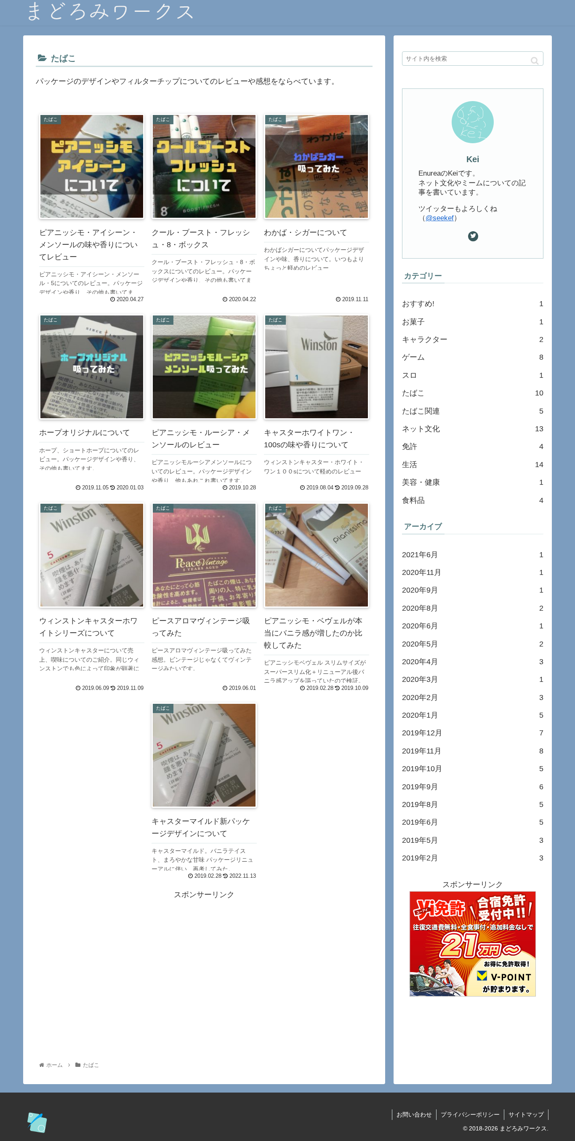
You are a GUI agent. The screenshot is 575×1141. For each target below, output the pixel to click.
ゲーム (472, 357)
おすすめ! (472, 303)
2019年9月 (472, 787)
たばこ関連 (472, 411)
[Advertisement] (204, 960)
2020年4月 (472, 661)
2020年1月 (472, 715)
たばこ (472, 393)
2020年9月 (472, 590)
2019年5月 (472, 840)
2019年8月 (472, 804)
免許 (472, 446)
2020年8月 (472, 608)
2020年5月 (472, 644)
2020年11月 (472, 572)
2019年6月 (472, 822)
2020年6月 (472, 626)
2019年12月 (472, 733)
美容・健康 (472, 482)
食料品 (472, 500)
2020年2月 (472, 697)
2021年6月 (472, 554)
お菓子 (472, 322)
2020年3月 (472, 679)
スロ (472, 375)
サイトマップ (526, 1114)
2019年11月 (472, 751)
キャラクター (472, 339)
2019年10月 (472, 768)
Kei (472, 159)
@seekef (440, 218)
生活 (472, 464)
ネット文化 (472, 429)
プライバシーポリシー (470, 1114)
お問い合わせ (414, 1114)
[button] (534, 60)
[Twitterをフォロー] (473, 236)
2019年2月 (472, 858)
